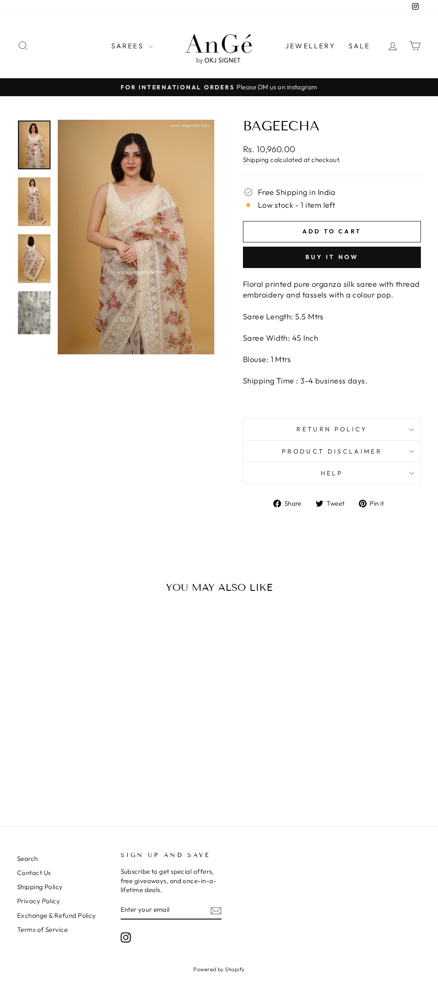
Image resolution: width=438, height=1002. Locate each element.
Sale (359, 45)
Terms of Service (42, 929)
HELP (332, 473)
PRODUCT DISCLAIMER (332, 451)
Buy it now (332, 257)
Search (27, 859)
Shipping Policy (40, 887)
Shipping (256, 160)
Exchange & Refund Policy (56, 915)
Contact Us (34, 873)
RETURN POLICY (331, 429)
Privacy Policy (38, 901)
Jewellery (310, 45)
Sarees (128, 45)
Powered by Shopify (218, 969)
